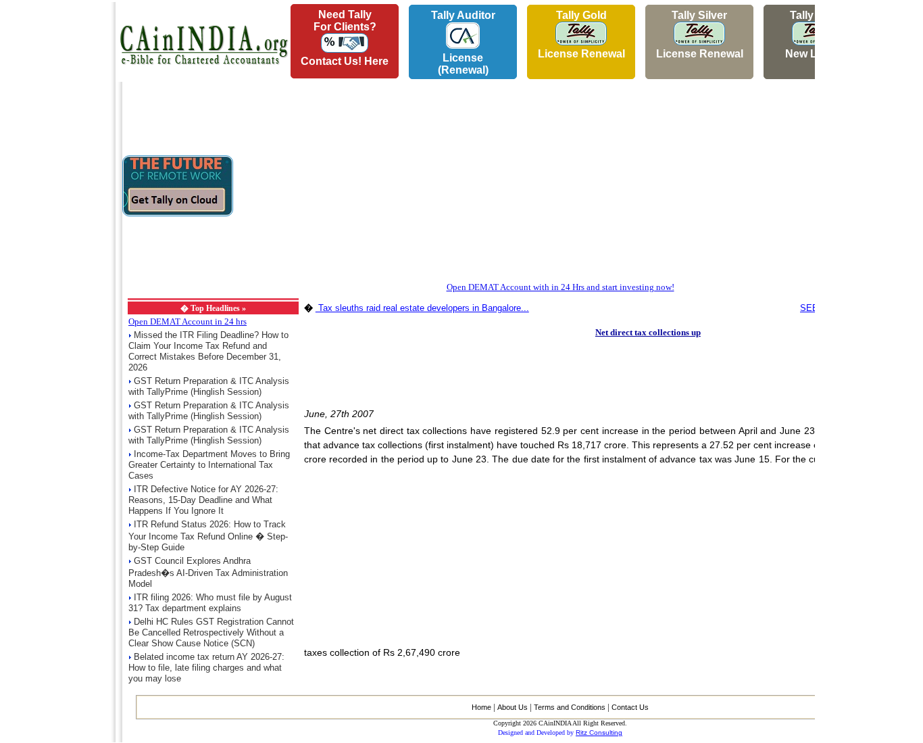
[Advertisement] (55, 203)
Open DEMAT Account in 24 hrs (187, 321)
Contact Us (630, 707)
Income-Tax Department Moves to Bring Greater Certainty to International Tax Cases (209, 465)
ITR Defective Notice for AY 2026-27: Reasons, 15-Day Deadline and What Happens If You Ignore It (203, 500)
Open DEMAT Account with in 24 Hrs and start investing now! (560, 287)
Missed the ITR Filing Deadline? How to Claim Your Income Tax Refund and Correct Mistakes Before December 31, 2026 (208, 351)
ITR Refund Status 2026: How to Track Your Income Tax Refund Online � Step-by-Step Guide (208, 535)
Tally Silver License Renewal (699, 34)
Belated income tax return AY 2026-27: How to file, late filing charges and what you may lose (206, 668)
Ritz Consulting (599, 732)
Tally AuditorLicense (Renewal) (463, 42)
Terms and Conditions (569, 707)
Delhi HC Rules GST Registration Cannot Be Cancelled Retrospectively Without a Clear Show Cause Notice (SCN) (211, 632)
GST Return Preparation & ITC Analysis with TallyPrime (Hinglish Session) (208, 386)
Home (481, 707)
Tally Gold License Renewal (581, 34)
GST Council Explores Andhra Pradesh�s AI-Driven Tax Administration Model (208, 572)
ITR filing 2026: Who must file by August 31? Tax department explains (210, 602)
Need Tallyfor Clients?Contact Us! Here (345, 38)
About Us (512, 707)
